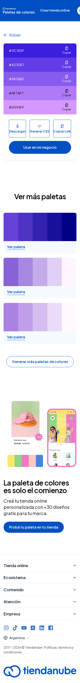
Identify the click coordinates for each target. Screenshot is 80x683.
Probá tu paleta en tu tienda (33, 527)
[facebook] (50, 627)
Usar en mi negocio (40, 147)
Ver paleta (16, 247)
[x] (33, 627)
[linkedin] (41, 627)
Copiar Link (62, 131)
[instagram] (6, 627)
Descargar (17, 131)
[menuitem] (55, 10)
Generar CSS (39, 131)
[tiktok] (15, 627)
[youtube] (24, 627)
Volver (15, 34)
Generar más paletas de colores (40, 361)
